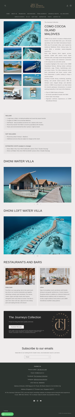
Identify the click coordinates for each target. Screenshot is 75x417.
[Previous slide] (34, 204)
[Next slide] (40, 204)
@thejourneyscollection (40, 379)
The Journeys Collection (40, 376)
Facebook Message (16, 326)
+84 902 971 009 (42, 369)
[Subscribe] (49, 357)
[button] (5, 5)
